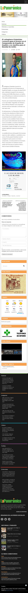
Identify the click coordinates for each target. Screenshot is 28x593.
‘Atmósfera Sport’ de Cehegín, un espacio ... (13, 546)
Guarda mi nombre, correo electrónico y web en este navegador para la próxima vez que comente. (14, 250)
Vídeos (4, 34)
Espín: (2, 561)
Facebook (13, 49)
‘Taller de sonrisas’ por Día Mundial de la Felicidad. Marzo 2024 (8, 412)
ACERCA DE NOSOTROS (21, 511)
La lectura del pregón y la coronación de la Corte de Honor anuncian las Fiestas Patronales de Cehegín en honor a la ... (8, 381)
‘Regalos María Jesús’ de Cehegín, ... (14, 534)
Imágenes (5, 32)
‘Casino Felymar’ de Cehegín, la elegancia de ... (13, 528)
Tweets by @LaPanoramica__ (8, 366)
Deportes (13, 195)
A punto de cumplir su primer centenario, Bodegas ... (12, 540)
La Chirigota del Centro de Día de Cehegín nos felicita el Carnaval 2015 (8, 439)
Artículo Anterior (7, 203)
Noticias (4, 24)
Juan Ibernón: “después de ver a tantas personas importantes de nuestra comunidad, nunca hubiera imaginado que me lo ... (8, 474)
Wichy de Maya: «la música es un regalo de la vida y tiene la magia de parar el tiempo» (8, 481)
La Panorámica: (4, 577)
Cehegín (9, 195)
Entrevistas (5, 29)
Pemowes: (3, 566)
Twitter (19, 49)
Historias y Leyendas (8, 27)
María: (2, 556)
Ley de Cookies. (9, 590)
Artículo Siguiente (20, 205)
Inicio (3, 21)
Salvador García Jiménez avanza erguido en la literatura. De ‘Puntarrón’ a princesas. (8, 463)
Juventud (18, 195)
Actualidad (4, 195)
